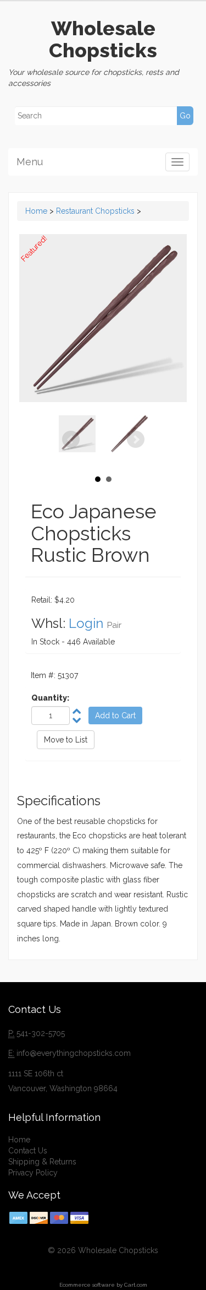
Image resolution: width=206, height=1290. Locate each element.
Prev (71, 439)
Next (135, 439)
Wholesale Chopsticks (103, 39)
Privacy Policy (33, 1172)
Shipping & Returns (42, 1161)
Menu (29, 161)
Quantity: (50, 697)
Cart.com (135, 1285)
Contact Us (27, 1150)
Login (86, 623)
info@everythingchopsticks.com (73, 1053)
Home (36, 211)
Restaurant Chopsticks (95, 211)
